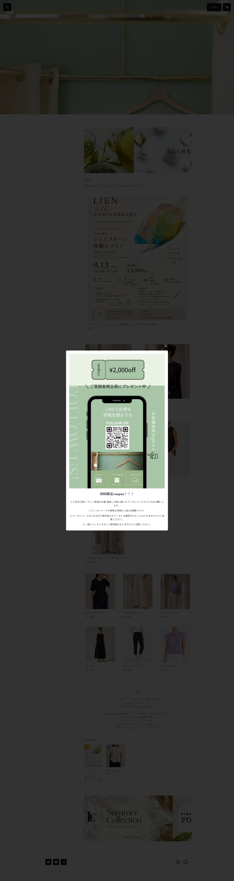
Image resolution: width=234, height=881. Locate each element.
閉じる (165, 345)
